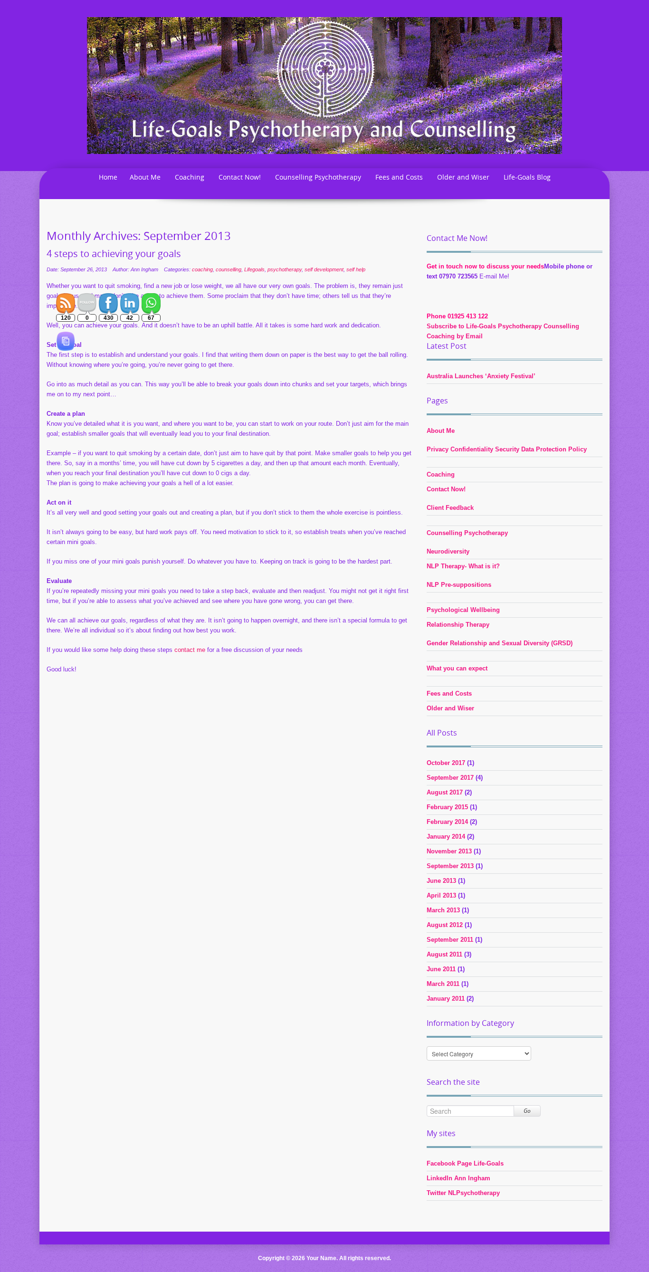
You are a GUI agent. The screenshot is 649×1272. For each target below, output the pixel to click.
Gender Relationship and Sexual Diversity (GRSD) (500, 643)
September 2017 (450, 777)
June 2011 (441, 969)
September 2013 (450, 866)
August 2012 (445, 924)
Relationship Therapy (458, 624)
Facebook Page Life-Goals (465, 1163)
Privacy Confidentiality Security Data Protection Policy (507, 449)
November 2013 (449, 851)
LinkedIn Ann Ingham (458, 1178)
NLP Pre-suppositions (459, 584)
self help (355, 269)
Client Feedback (450, 507)
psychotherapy (284, 269)
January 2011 (446, 998)
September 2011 (450, 939)
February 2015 (447, 807)
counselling (228, 269)
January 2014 (446, 836)
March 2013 (443, 910)
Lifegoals (254, 269)
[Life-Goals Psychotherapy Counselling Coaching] (324, 84)
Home (108, 177)
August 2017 (445, 792)
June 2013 (441, 880)
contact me (189, 649)
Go (527, 1111)
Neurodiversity (448, 551)
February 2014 (447, 821)
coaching (202, 269)
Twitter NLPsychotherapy (463, 1192)
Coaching (189, 177)
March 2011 (443, 983)
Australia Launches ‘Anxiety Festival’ (481, 376)
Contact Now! (240, 177)
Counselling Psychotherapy (318, 177)
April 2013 (441, 895)
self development (324, 269)
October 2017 (446, 762)
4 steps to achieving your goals (114, 254)
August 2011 (444, 954)
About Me (145, 177)
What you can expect (457, 668)
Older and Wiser (463, 177)
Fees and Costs (399, 177)
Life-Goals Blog (527, 177)
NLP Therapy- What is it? (463, 566)
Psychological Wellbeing (463, 609)
